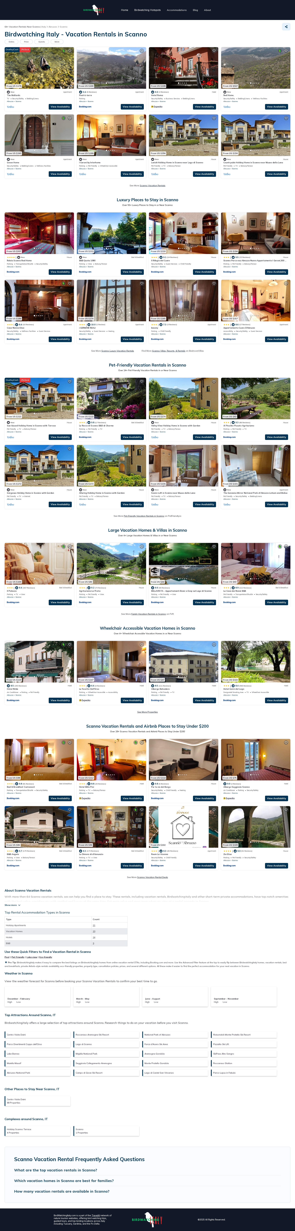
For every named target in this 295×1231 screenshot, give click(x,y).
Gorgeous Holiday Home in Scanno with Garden (30, 493)
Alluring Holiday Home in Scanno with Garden (102, 493)
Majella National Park (86, 1053)
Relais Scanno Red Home (19, 260)
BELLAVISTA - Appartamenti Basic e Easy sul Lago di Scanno (181, 591)
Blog (195, 10)
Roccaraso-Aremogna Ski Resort (92, 1034)
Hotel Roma (157, 95)
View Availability (60, 106)
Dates (11, 42)
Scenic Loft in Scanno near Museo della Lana (173, 493)
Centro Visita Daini (16, 1034)
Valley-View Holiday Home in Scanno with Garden (175, 425)
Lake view (32, 957)
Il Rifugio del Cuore (160, 260)
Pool (7, 957)
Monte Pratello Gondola (157, 1063)
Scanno (18, 101)
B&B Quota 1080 (87, 260)
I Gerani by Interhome (90, 162)
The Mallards (13, 95)
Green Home (13, 162)
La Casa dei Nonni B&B (234, 591)
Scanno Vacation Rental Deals (152, 877)
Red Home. (228, 95)
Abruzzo (10, 101)
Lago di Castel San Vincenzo (159, 1072)
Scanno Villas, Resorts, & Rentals (168, 350)
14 (94, 937)
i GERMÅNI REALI (87, 328)
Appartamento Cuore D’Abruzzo (239, 328)
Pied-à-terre (85, 95)
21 (94, 925)
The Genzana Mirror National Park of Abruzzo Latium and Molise (255, 493)
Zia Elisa (227, 854)
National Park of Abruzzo (157, 1034)
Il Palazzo (11, 591)
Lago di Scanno (84, 1044)
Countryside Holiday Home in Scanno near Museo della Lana (253, 162)
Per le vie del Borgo (161, 787)
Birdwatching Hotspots (147, 10)
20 (94, 931)
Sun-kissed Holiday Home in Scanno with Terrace (31, 425)
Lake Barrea (13, 1053)
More (57, 42)
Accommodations (177, 10)
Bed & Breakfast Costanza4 (21, 787)
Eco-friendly (45, 957)
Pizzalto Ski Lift (221, 1044)
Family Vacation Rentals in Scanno (148, 614)
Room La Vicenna (159, 854)
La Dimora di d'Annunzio (91, 854)
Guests (41, 42)
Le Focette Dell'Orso (89, 689)
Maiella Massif (14, 1063)
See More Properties (147, 712)
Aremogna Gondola (155, 1053)
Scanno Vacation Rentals (152, 185)
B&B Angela (13, 854)
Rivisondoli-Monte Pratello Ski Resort (231, 1034)
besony (154, 328)
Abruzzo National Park (18, 1072)
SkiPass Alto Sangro (223, 1053)
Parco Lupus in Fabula (224, 1072)
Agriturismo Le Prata (89, 591)
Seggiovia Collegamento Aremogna (94, 1063)
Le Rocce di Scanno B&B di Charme (96, 425)
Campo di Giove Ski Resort (89, 1072)
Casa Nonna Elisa (15, 328)
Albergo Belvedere (160, 689)
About (207, 10)
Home (124, 10)
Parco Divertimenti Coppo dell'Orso (24, 1044)
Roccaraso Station (222, 1063)
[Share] (286, 26)
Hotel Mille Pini (86, 787)
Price (26, 42)
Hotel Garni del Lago (233, 689)
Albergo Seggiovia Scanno (236, 787)
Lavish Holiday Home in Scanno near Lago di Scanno (177, 162)
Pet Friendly (18, 957)
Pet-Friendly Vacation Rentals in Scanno (144, 516)
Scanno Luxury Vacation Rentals (117, 350)
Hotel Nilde (12, 689)
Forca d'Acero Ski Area (156, 1044)
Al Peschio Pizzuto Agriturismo (238, 425)
